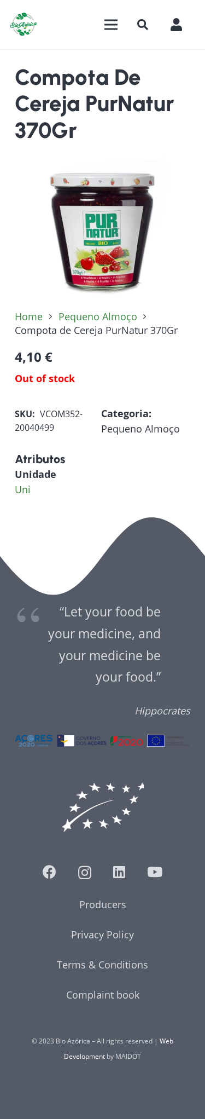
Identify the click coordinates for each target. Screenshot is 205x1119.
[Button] (181, 24)
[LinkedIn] (119, 872)
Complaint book (102, 994)
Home (29, 316)
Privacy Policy (102, 934)
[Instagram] (84, 872)
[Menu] (110, 24)
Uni (23, 489)
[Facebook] (49, 872)
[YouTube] (154, 872)
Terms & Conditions (102, 964)
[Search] (143, 24)
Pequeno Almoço (97, 316)
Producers (102, 904)
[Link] (23, 24)
